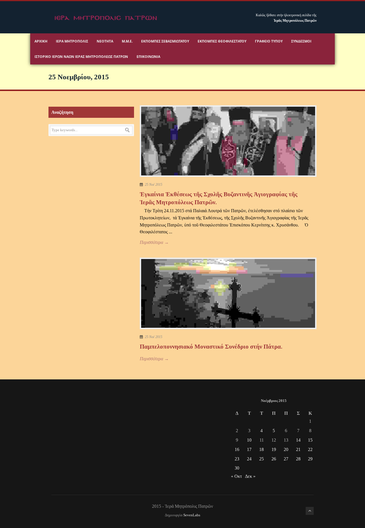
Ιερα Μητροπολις (72, 41)
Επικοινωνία (148, 56)
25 (261, 458)
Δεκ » (250, 476)
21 (298, 449)
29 (310, 458)
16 (237, 449)
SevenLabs (191, 515)
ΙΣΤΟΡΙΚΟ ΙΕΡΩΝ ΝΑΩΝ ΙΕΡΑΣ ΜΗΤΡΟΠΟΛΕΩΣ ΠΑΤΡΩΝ (81, 56)
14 (298, 440)
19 (273, 449)
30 (237, 468)
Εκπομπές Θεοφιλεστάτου (222, 41)
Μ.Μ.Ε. (127, 41)
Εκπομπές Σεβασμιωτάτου (165, 41)
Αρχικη (41, 41)
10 (249, 440)
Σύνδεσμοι (301, 41)
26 (273, 458)
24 (249, 458)
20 (286, 449)
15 (310, 440)
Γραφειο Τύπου (269, 41)
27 (286, 458)
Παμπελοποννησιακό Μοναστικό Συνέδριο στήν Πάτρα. (211, 346)
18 (261, 449)
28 (298, 458)
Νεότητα (105, 41)
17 (249, 449)
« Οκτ (236, 476)
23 (237, 458)
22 (310, 449)
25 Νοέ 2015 (153, 185)
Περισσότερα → (154, 242)
